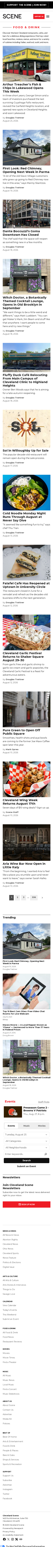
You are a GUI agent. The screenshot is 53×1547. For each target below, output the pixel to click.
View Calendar (9, 1305)
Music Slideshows (11, 1394)
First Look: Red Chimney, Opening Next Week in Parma (26, 170)
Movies (6, 1353)
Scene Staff (12, 812)
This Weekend (9, 1314)
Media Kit (7, 1419)
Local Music (8, 1384)
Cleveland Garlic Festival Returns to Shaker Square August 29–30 (23, 656)
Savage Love (9, 1294)
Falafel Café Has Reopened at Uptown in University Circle (26, 585)
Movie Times (9, 1357)
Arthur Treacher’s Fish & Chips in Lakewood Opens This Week (23, 88)
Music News (8, 1380)
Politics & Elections (12, 1262)
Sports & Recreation (12, 1464)
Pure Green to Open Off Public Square (21, 731)
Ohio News (8, 1249)
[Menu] (48, 16)
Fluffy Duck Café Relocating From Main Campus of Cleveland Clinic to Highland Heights (25, 380)
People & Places (10, 1450)
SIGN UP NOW (28, 1204)
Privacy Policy (9, 1532)
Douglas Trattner (15, 118)
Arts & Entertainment (13, 1441)
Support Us (39, 16)
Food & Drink (9, 1446)
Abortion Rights (10, 1239)
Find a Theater (9, 1362)
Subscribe (7, 1480)
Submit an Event (11, 1319)
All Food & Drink (10, 1332)
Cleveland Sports (11, 1253)
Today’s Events (10, 1310)
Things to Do (9, 1289)
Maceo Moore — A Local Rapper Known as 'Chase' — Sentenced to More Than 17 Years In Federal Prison (26, 1027)
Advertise (7, 1414)
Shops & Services (11, 1459)
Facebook (7, 1498)
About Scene (9, 1405)
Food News (8, 1337)
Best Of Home (10, 1437)
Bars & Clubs (9, 1455)
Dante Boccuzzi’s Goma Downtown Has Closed (21, 232)
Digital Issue (8, 1267)
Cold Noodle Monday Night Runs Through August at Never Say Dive (24, 517)
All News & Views (11, 1235)
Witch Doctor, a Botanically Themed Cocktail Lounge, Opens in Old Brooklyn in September (24, 303)
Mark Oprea (12, 749)
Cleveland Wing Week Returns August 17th (20, 801)
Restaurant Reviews (12, 1341)
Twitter (6, 1494)
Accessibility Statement (13, 1535)
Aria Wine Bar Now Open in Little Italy (24, 865)
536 (34, 897)
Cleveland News (10, 1244)
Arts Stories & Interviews (14, 1285)
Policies (6, 1423)
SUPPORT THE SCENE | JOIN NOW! (26, 5)
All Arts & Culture (11, 1280)
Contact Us (8, 1410)
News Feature (9, 1258)
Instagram (8, 1489)
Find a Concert (10, 1389)
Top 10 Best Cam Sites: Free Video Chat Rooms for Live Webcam (24, 1012)
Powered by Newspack (13, 1528)
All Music (7, 1375)
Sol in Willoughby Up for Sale (26, 450)
